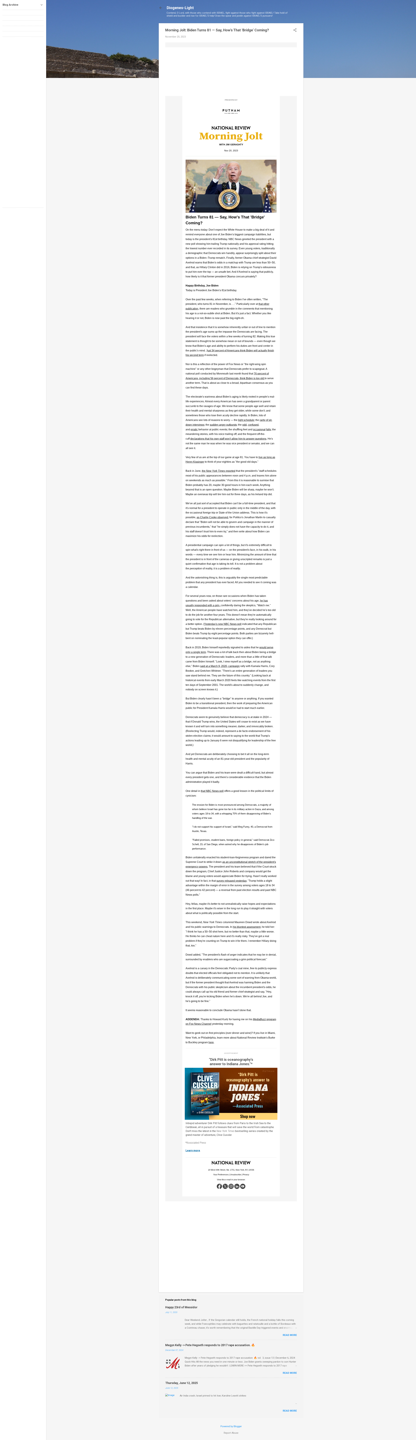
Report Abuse (231, 1432)
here (211, 1042)
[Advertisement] (231, 71)
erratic (194, 429)
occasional (259, 429)
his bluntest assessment (246, 927)
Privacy (246, 1175)
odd (244, 424)
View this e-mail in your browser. (231, 1180)
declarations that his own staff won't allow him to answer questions (228, 438)
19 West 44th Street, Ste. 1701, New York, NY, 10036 (231, 1170)
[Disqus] (23, 80)
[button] (295, 30)
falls (268, 429)
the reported (218, 470)
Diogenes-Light (180, 8)
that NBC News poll (212, 791)
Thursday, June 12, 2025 (181, 1383)
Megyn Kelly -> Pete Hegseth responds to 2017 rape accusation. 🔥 (210, 1345)
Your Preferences (220, 1175)
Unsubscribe (235, 1175)
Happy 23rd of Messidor (181, 1307)
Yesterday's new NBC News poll (222, 624)
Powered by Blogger (231, 1426)
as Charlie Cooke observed (212, 517)
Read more (290, 1335)
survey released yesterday (231, 880)
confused (253, 424)
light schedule (246, 420)
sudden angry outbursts (223, 424)
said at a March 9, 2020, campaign (220, 666)
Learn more (193, 1150)
